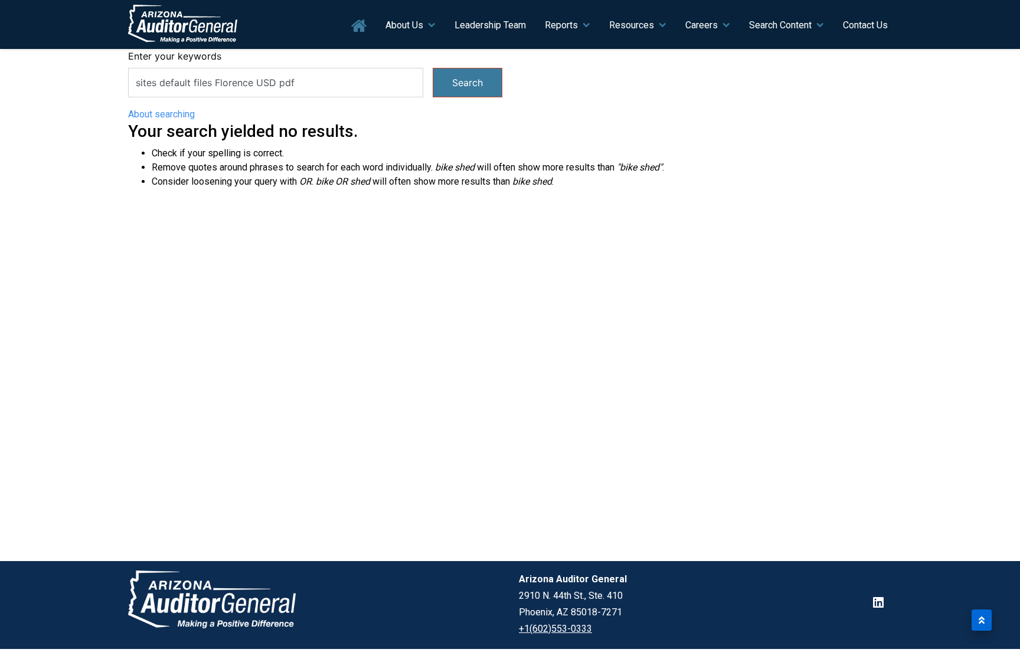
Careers (701, 25)
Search (467, 82)
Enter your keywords (174, 56)
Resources (631, 25)
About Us (404, 25)
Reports (561, 25)
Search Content (780, 25)
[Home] (183, 24)
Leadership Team (490, 25)
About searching (161, 114)
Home (359, 26)
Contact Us (865, 25)
